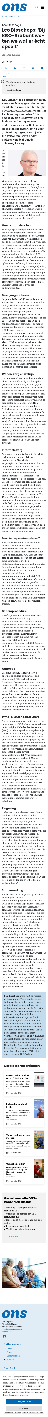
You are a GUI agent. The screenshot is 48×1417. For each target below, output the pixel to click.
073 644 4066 (7, 1332)
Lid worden (12, 1236)
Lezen (8, 1348)
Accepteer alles (24, 1401)
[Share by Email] (15, 67)
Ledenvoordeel (12, 1356)
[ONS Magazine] (14, 7)
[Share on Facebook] (24, 67)
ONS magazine (12, 1344)
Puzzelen (9, 1359)
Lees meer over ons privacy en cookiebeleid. (24, 1412)
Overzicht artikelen (11, 16)
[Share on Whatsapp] (6, 67)
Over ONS (9, 1368)
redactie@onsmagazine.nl (12, 1329)
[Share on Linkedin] (41, 67)
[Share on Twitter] (32, 67)
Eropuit (8, 1352)
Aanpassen (24, 1408)
